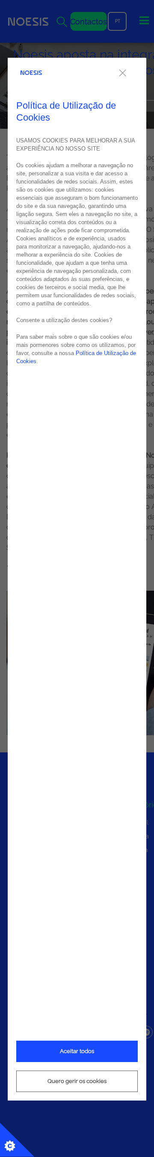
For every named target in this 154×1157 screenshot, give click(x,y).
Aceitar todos (77, 1051)
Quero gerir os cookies (77, 1081)
